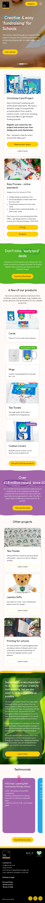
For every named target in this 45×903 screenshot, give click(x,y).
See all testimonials (22, 840)
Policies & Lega (8, 877)
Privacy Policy (8, 882)
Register (31, 4)
